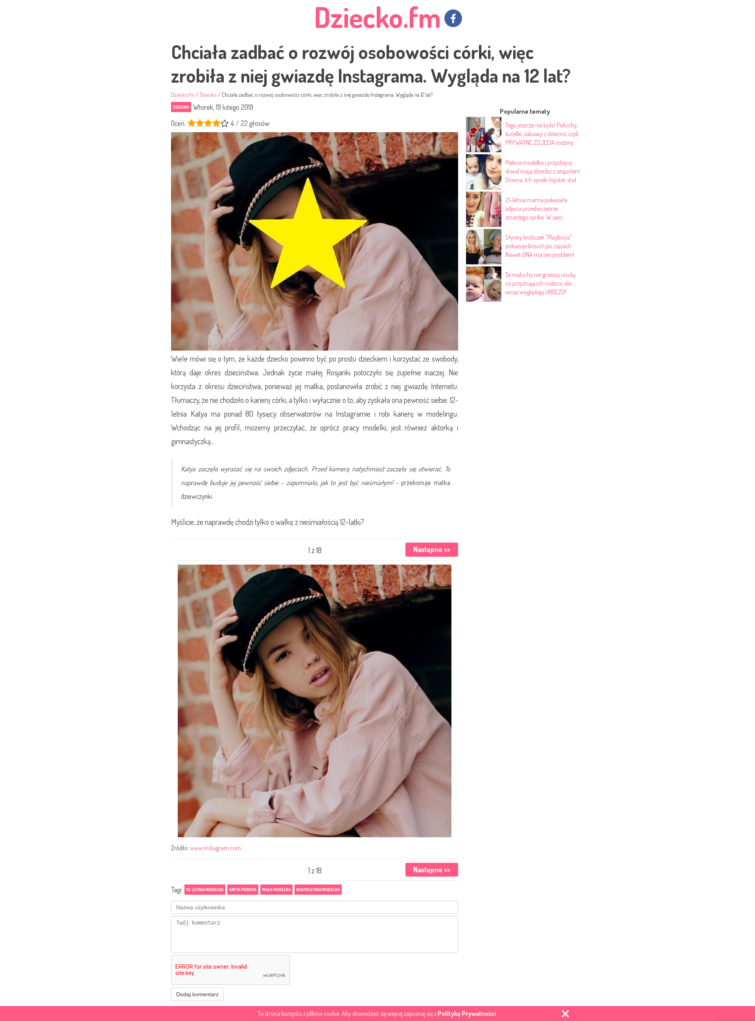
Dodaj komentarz (197, 994)
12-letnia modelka (204, 889)
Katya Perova (242, 889)
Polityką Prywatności (467, 1013)
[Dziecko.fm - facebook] (453, 18)
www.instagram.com (215, 848)
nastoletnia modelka (318, 889)
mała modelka (276, 889)
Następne (431, 549)
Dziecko (181, 107)
